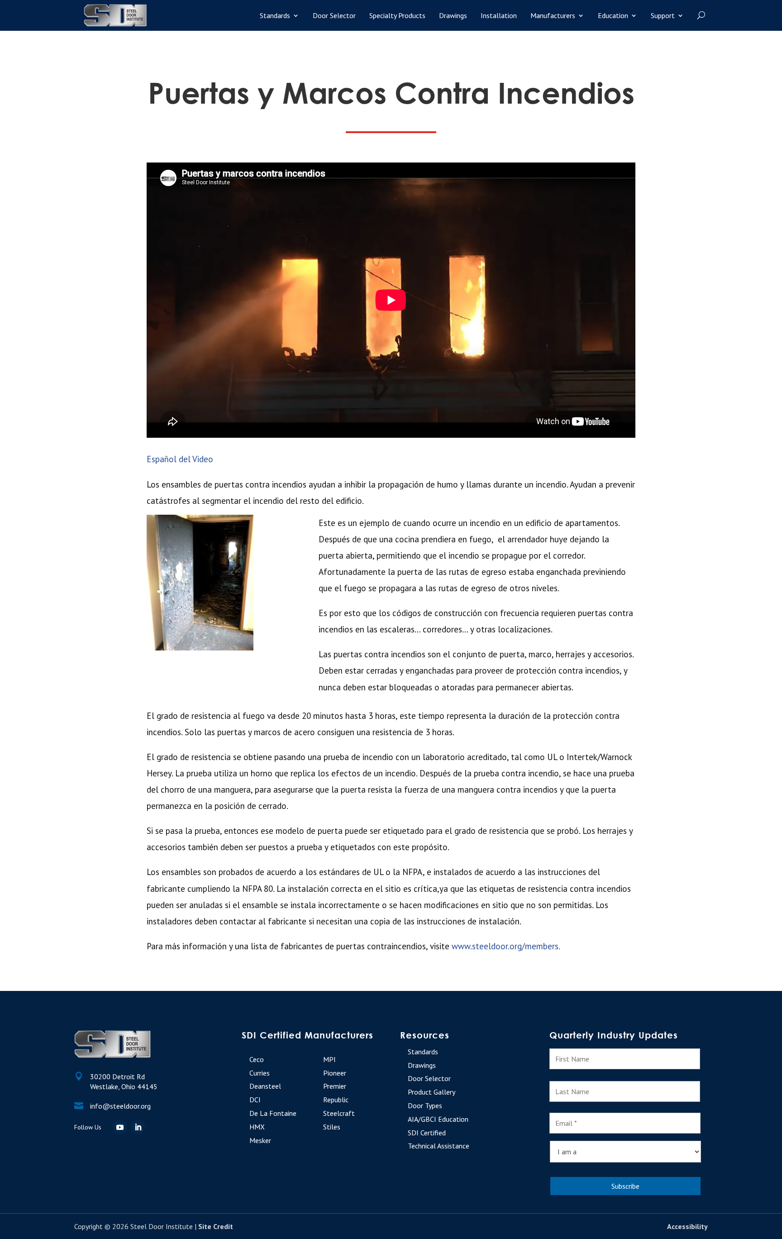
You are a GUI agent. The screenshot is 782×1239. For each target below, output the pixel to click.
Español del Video (180, 459)
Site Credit (215, 1226)
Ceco (256, 1059)
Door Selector (334, 15)
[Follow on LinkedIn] (138, 1127)
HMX (257, 1126)
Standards (275, 15)
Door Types (425, 1105)
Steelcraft (339, 1113)
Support (663, 15)
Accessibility (687, 1226)
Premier (334, 1086)
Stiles (331, 1126)
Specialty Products (397, 15)
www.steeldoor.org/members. (506, 946)
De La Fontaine (272, 1113)
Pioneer (334, 1072)
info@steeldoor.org (120, 1105)
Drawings (453, 15)
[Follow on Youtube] (120, 1127)
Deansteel (265, 1086)
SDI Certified (427, 1132)
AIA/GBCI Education (438, 1119)
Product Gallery (431, 1091)
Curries (259, 1072)
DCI (255, 1099)
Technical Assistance (438, 1145)
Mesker (260, 1140)
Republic (335, 1099)
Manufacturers (552, 15)
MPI (329, 1059)
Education (613, 15)
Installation (499, 15)
